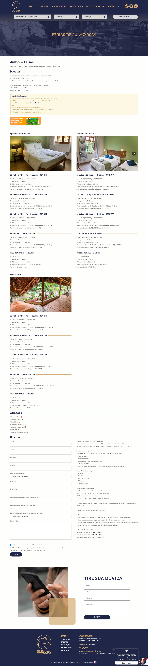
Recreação (65, 645)
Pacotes (64, 642)
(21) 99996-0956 (97, 535)
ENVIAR (97, 617)
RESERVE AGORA (125, 17)
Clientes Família (34, 103)
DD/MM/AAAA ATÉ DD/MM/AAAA (26, 17)
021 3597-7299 (88, 530)
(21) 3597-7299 (97, 532)
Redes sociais (66, 647)
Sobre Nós (65, 639)
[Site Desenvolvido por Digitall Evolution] (95, 662)
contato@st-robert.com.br (106, 653)
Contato (65, 650)
